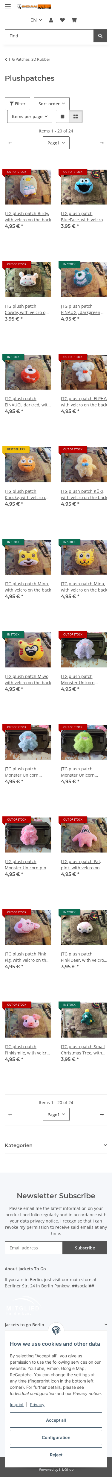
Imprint (17, 1404)
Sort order (49, 103)
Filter (19, 103)
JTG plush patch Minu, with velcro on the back (84, 587)
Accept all (56, 1420)
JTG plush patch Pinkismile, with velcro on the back (27, 1050)
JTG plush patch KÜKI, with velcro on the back (84, 494)
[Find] (100, 35)
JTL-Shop (66, 1469)
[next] (101, 143)
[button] (51, 20)
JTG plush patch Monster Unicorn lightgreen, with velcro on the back (83, 772)
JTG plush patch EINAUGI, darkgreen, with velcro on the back (84, 309)
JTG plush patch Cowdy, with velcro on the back (26, 309)
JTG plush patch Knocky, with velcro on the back (27, 494)
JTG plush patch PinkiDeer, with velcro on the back (82, 957)
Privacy (37, 1404)
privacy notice (44, 1221)
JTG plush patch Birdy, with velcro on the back (28, 216)
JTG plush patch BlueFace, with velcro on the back (82, 217)
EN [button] (33, 20)
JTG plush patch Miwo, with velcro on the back (28, 679)
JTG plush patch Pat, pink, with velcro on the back (81, 865)
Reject (56, 1454)
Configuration (56, 1437)
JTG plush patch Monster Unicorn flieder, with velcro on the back (82, 679)
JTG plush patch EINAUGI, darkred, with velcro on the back (27, 402)
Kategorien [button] (19, 1145)
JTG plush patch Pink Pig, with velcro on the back (27, 957)
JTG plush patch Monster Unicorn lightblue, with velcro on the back (26, 772)
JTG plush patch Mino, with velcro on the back (28, 587)
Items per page (27, 116)
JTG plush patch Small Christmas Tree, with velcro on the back (83, 1050)
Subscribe (85, 1248)
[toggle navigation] (8, 3)
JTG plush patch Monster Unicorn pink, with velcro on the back (28, 865)
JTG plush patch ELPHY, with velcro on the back (84, 402)
